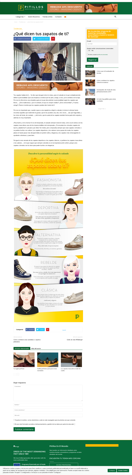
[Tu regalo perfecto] (24, 360)
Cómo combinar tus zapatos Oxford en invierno (106, 81)
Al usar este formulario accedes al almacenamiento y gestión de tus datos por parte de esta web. (45, 424)
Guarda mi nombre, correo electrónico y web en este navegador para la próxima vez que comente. (45, 420)
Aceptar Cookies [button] (123, 470)
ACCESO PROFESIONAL (63, 465)
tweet (64, 330)
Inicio (15, 22)
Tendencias (18, 28)
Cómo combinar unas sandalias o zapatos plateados (27, 341)
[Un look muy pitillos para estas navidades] (90, 101)
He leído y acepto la (98, 54)
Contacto (58, 17)
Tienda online (47, 17)
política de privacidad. (103, 54)
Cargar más (101, 109)
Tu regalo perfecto (19, 369)
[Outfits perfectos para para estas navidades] (48, 360)
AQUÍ (51, 470)
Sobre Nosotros (34, 17)
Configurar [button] (112, 470)
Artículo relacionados (22, 348)
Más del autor (36, 348)
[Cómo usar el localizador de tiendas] (90, 73)
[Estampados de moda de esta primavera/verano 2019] (90, 92)
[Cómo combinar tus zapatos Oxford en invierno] (90, 83)
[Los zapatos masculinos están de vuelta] (72, 360)
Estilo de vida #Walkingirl (75, 340)
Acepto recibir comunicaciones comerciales (100, 48)
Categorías (20, 17)
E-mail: (89, 41)
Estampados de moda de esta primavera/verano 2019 (106, 91)
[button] (115, 16)
